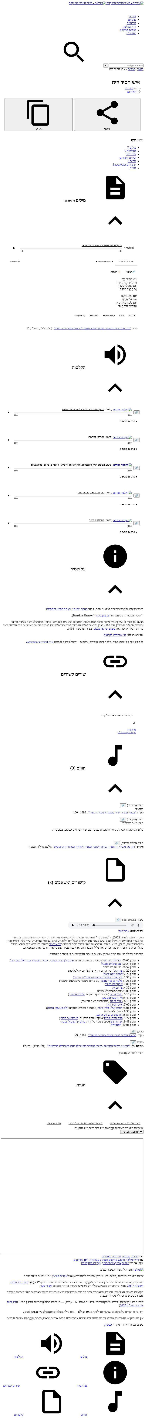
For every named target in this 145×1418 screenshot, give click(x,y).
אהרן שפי (123, 931)
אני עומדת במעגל (111, 963)
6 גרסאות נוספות (105, 261)
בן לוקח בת (116, 994)
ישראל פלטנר (96, 520)
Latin (121, 315)
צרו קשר (116, 1263)
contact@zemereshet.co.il (39, 642)
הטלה (50, 1007)
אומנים (132, 19)
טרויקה (118, 970)
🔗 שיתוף (130, 272)
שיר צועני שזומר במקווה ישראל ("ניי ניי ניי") (98, 977)
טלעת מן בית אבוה (112, 980)
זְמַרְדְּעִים (78, 1259)
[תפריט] (140, 8)
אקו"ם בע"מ (60, 1276)
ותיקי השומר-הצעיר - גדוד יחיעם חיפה (102, 245)
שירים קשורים (128, 157)
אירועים (131, 23)
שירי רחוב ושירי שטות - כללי (125, 1123)
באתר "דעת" (80, 609)
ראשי (140, 69)
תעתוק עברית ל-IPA (96, 1259)
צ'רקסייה (117, 987)
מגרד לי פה (116, 1001)
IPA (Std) (94, 315)
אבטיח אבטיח (40, 960)
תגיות (133, 167)
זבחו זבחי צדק (77, 994)
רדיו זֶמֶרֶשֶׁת (129, 26)
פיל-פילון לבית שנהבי (62, 960)
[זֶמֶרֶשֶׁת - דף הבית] (138, 1269)
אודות (125, 1263)
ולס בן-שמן (61, 1007)
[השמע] (8, 412)
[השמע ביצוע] (14, 248)
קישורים (18, 1414)
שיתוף (107, 128)
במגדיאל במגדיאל (21, 960)
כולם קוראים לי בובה (73, 1021)
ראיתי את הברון (69, 1018)
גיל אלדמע (55, 944)
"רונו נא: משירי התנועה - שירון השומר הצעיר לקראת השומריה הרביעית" (92, 328)
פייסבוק (106, 1263)
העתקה (38, 128)
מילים (131, 147)
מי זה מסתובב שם (112, 997)
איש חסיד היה (126, 261)
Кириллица (109, 315)
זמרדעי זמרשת (96, 436)
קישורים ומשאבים (124, 164)
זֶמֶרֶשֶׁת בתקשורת (91, 1263)
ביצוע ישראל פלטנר (104, 628)
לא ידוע (129, 88)
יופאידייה (116, 1024)
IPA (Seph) (79, 315)
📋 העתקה (115, 272)
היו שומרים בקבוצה (115, 635)
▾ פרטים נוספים (128, 421)
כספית (108, 1324)
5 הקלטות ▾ (129, 248)
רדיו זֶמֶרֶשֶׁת (132, 1259)
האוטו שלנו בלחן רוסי (110, 1007)
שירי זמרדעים (54, 1123)
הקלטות (130, 151)
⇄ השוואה (15, 261)
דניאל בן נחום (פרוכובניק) (45, 464)
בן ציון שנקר (102, 615)
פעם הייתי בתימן (113, 1018)
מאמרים (131, 33)
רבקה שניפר (97, 492)
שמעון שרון (83, 492)
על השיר (131, 154)
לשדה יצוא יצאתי (113, 974)
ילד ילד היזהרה (112, 960)
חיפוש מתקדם (128, 29)
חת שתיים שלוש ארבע (109, 1014)
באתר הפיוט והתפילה (58, 609)
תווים (132, 161)
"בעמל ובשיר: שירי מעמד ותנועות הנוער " (112, 812)
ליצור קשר (46, 1285)
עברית (132, 315)
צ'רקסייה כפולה (114, 984)
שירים (132, 16)
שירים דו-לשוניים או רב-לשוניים (86, 1123)
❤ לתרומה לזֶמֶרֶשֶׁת (132, 1131)
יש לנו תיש (116, 1021)
